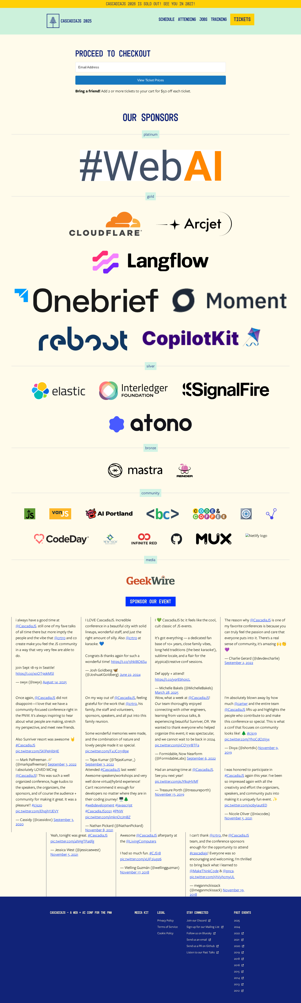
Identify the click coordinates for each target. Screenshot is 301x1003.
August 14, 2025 (55, 681)
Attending (187, 19)
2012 (237, 990)
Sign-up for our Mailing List (203, 927)
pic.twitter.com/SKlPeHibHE (37, 750)
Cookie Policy (165, 933)
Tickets (242, 19)
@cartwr (241, 703)
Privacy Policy (165, 920)
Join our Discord (196, 920)
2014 (237, 978)
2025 (237, 920)
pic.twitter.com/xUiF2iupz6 (141, 858)
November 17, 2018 (134, 872)
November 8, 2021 (99, 829)
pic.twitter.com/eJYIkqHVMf (176, 781)
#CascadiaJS (25, 745)
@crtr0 (59, 637)
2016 (237, 965)
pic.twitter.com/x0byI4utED (246, 805)
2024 (237, 927)
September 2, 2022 (239, 662)
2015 (237, 971)
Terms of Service (167, 927)
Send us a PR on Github (201, 946)
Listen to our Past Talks (201, 952)
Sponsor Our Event (150, 601)
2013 (237, 984)
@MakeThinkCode (204, 870)
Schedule (167, 19)
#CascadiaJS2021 (98, 810)
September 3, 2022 (62, 764)
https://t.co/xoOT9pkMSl (35, 673)
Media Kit (142, 912)
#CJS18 (155, 852)
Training (219, 19)
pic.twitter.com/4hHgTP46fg (72, 841)
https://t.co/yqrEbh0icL (172, 679)
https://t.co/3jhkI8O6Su (129, 661)
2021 (237, 939)
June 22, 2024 (130, 674)
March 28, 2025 (166, 692)
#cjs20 (37, 805)
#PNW (118, 810)
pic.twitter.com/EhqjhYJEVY (37, 810)
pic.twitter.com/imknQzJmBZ (107, 816)
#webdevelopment (99, 805)
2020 (237, 946)
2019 (237, 952)
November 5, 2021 (238, 818)
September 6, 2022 (201, 758)
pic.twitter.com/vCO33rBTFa (177, 745)
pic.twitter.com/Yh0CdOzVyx (247, 739)
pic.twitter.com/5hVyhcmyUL (212, 876)
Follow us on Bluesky (199, 933)
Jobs (203, 19)
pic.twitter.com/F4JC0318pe (107, 750)
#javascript (123, 805)
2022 (237, 933)
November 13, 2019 (169, 794)
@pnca (228, 870)
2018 (237, 959)
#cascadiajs (199, 852)
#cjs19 (252, 733)
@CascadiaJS (26, 625)
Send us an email (197, 939)
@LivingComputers (141, 841)
